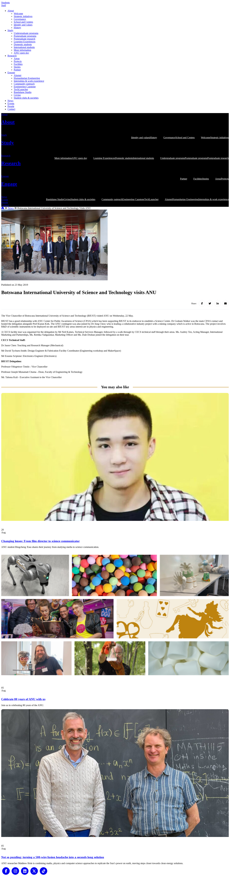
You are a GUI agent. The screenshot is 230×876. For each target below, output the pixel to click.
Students (5, 2)
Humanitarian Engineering (27, 78)
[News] (115, 520)
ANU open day (21, 53)
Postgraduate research (24, 38)
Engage (11, 72)
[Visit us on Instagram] (15, 870)
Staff (3, 5)
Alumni (17, 75)
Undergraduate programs (26, 33)
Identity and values (23, 24)
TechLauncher (21, 89)
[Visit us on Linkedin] (24, 870)
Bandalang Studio (22, 92)
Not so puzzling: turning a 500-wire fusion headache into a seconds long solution (52, 857)
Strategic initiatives (23, 16)
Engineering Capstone (25, 86)
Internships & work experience (29, 81)
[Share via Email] (225, 303)
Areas (17, 58)
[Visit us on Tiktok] (43, 870)
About (11, 10)
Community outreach (24, 83)
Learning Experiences (24, 41)
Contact (11, 109)
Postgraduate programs (25, 36)
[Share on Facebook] (202, 303)
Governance (20, 19)
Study (10, 30)
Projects (18, 61)
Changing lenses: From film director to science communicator (40, 541)
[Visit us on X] (34, 870)
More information (22, 50)
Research (12, 55)
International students (24, 47)
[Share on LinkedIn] (217, 303)
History (17, 27)
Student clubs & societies (26, 98)
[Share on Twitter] (210, 303)
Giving (17, 95)
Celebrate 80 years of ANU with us (23, 699)
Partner (17, 69)
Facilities (18, 64)
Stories (17, 67)
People (11, 106)
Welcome (18, 13)
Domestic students (23, 44)
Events (11, 103)
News (10, 100)
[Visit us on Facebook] (6, 870)
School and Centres (23, 22)
